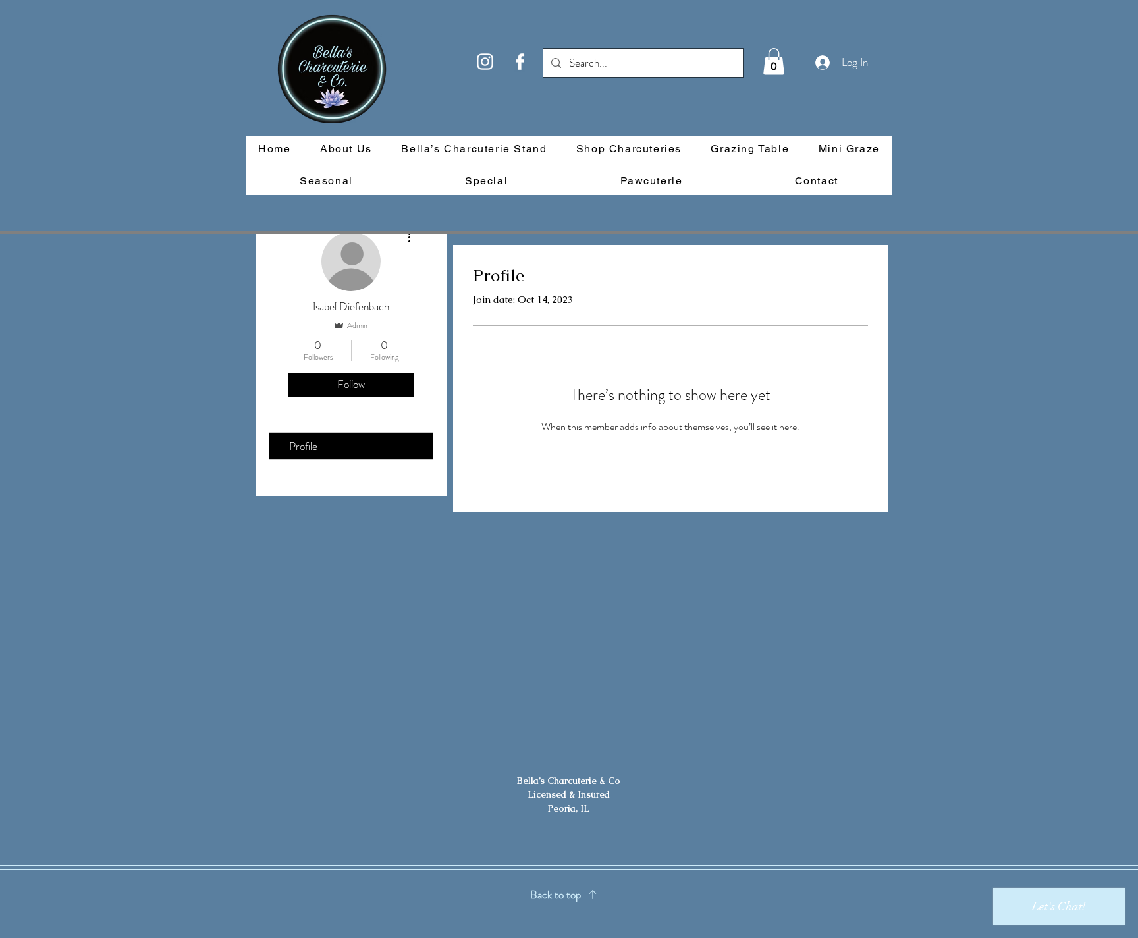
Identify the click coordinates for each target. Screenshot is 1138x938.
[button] (774, 61)
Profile (303, 446)
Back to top (555, 894)
